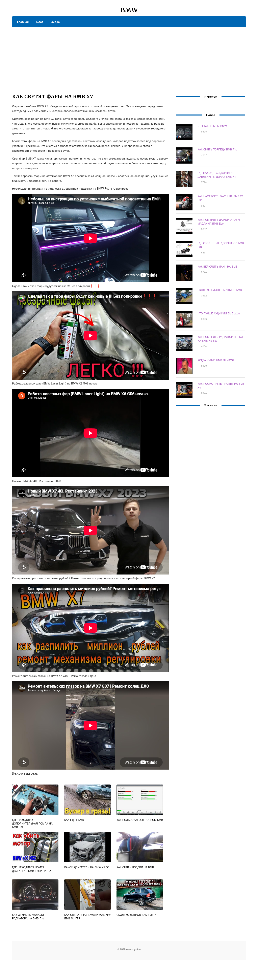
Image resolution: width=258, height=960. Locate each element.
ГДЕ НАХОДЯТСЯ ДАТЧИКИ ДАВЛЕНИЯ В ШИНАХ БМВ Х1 (217, 175)
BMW (129, 10)
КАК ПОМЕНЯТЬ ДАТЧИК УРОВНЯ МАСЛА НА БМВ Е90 (219, 221)
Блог (39, 22)
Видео (55, 22)
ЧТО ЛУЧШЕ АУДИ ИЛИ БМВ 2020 (219, 313)
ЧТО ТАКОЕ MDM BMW (212, 126)
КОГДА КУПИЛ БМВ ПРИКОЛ (216, 360)
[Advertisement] (129, 57)
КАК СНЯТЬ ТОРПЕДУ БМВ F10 (217, 149)
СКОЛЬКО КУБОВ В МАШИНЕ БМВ (220, 290)
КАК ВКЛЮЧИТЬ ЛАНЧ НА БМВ (217, 266)
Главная (23, 22)
